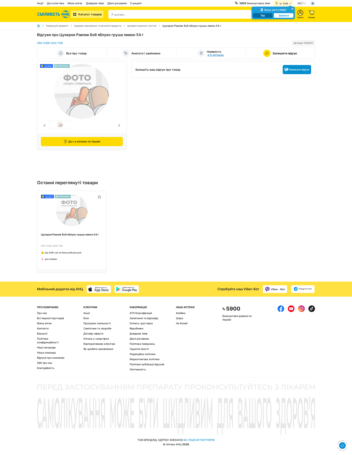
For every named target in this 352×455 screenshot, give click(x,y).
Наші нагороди (46, 347)
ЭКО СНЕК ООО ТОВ (50, 42)
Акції (40, 3)
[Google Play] (127, 289)
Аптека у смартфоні (96, 338)
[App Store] (99, 289)
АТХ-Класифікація (141, 313)
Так (263, 15)
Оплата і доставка (141, 323)
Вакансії (42, 333)
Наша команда (46, 352)
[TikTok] (311, 338)
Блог (86, 318)
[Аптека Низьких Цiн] (54, 14)
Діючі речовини (117, 3)
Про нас (42, 313)
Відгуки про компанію (50, 357)
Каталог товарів (90, 14)
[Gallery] (82, 125)
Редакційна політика (142, 354)
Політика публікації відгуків (147, 364)
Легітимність (138, 369)
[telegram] (303, 289)
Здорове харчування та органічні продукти (97, 25)
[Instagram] (301, 338)
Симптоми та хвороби (97, 328)
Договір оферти (93, 333)
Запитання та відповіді (144, 318)
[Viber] (275, 289)
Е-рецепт (136, 3)
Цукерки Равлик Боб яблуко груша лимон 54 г (70, 234)
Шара (179, 318)
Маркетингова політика (145, 359)
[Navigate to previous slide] (44, 125)
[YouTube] (291, 338)
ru (304, 3)
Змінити (283, 15)
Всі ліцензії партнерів (50, 318)
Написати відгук (299, 69)
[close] (292, 8)
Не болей (181, 323)
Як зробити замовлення (98, 348)
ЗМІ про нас (44, 362)
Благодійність (45, 367)
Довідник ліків (95, 3)
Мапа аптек (75, 3)
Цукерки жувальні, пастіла (142, 25)
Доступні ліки (55, 3)
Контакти (43, 328)
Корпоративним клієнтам (99, 343)
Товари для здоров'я (57, 25)
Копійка (180, 313)
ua (299, 3)
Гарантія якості (139, 348)
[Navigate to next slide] (119, 125)
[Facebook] (281, 338)
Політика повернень (142, 343)
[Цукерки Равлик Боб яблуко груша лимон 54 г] (72, 210)
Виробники (136, 328)
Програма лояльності (97, 323)
